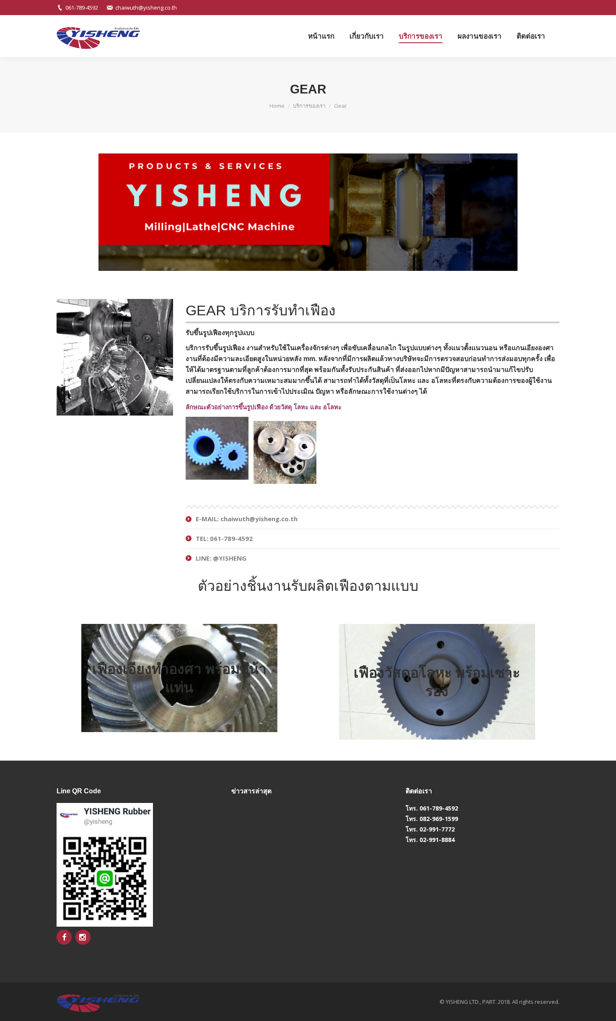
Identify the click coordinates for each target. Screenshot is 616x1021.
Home (277, 105)
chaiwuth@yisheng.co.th (146, 7)
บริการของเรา (309, 105)
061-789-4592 (81, 7)
